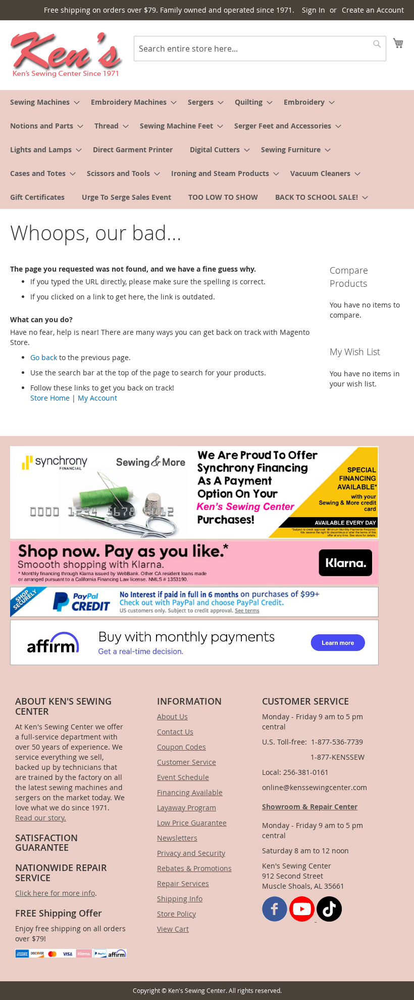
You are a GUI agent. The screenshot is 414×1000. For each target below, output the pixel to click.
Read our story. (40, 817)
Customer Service (186, 762)
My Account (97, 398)
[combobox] (260, 48)
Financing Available (190, 792)
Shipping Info (179, 898)
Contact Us (175, 731)
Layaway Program (186, 807)
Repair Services (183, 883)
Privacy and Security (191, 853)
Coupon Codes (181, 747)
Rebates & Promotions (194, 868)
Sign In (313, 10)
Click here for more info (55, 893)
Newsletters (177, 838)
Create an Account (373, 10)
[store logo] (67, 54)
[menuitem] (42, 102)
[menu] (207, 149)
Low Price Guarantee (192, 823)
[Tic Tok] (329, 919)
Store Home (50, 398)
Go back (43, 357)
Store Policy (176, 914)
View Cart (173, 929)
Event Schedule (183, 777)
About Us (172, 716)
